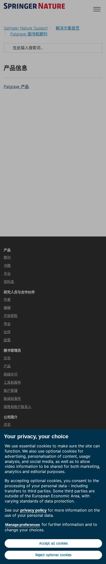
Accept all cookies (53, 543)
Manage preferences (22, 524)
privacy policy (33, 510)
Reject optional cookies (53, 554)
